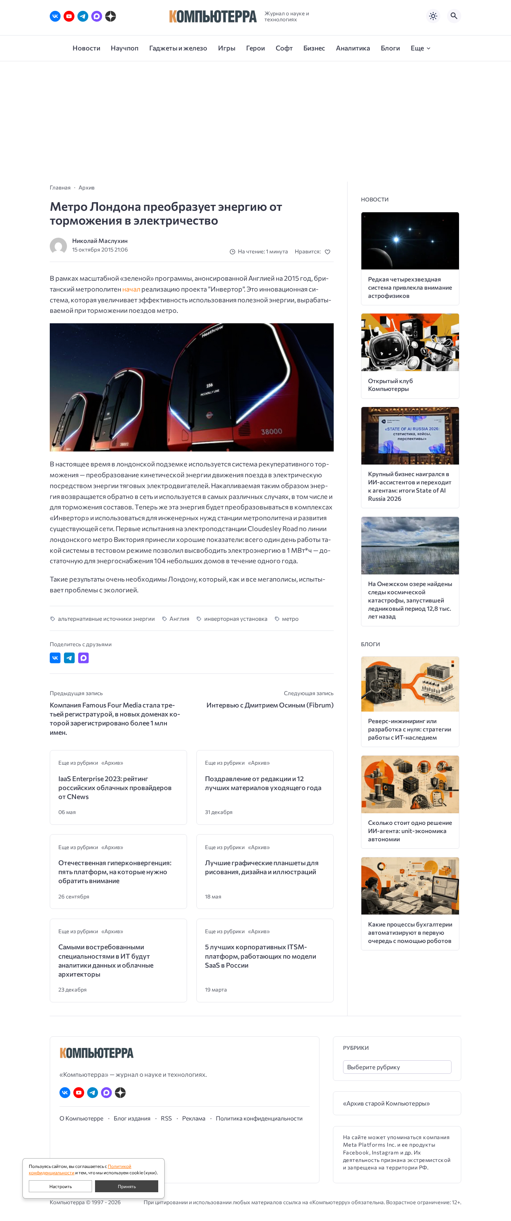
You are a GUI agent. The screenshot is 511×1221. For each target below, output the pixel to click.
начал (131, 289)
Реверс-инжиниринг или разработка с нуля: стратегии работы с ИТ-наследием (409, 729)
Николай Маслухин (100, 240)
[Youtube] (69, 16)
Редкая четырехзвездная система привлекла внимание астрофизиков (410, 287)
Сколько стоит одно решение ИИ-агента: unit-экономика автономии (410, 830)
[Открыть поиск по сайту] (454, 16)
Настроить (60, 1186)
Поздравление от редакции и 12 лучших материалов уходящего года (263, 783)
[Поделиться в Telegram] (69, 658)
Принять (127, 1186)
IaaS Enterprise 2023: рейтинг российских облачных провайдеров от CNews (115, 787)
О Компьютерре (81, 1118)
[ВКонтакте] (55, 16)
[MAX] (96, 16)
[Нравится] (329, 252)
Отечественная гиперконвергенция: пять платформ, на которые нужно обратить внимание (114, 871)
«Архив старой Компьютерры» (386, 1103)
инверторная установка (235, 618)
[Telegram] (82, 16)
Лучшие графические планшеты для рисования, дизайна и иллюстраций (262, 867)
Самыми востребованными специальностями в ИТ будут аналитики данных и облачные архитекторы (105, 960)
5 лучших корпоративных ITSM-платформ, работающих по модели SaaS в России (260, 956)
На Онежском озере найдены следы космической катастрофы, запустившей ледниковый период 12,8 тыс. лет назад (410, 600)
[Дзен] (110, 16)
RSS (166, 1118)
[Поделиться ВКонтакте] (55, 658)
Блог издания (132, 1118)
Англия (179, 618)
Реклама (193, 1118)
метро (290, 618)
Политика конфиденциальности (259, 1118)
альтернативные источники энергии (106, 618)
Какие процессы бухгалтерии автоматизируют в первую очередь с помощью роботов (410, 932)
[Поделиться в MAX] (83, 658)
